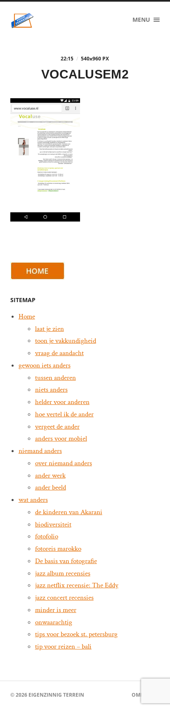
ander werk (50, 475)
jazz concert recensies (64, 597)
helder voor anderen (62, 401)
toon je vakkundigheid (65, 340)
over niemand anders (63, 463)
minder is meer (55, 609)
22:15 (67, 58)
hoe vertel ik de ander (64, 414)
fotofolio (46, 536)
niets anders (51, 389)
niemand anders (40, 450)
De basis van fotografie (66, 561)
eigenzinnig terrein (56, 694)
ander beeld (50, 487)
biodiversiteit (53, 524)
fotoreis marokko (58, 548)
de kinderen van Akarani (68, 512)
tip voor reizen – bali (63, 646)
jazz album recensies (62, 573)
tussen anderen (55, 377)
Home (27, 316)
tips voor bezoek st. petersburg (76, 634)
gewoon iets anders (45, 365)
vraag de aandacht (59, 353)
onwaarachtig (53, 622)
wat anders (33, 499)
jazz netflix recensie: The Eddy (76, 585)
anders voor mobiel (61, 438)
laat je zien (49, 328)
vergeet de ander (57, 426)
